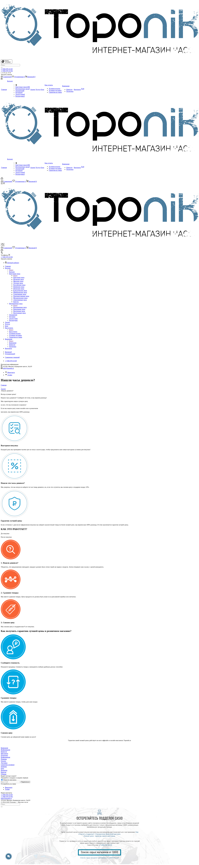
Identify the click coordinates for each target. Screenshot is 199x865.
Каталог (12, 272)
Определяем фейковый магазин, (108, 834)
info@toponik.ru (8, 368)
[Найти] (1, 67)
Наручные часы (22, 87)
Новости (4, 752)
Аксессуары (20, 94)
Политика (4, 755)
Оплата (3, 761)
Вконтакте (11, 372)
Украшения (19, 91)
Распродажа (20, 96)
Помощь (4, 759)
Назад (11, 270)
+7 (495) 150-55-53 (105, 845)
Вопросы (4, 770)
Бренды (3, 772)
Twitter (9, 375)
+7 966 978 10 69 (7, 69)
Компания (12, 343)
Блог (2, 768)
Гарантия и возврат (8, 765)
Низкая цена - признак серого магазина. (99, 836)
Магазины (4, 753)
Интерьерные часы (22, 89)
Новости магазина (9, 780)
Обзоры (3, 774)
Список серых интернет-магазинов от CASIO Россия (99, 858)
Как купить (13, 331)
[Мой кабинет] (1, 79)
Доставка (4, 763)
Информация (5, 750)
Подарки (18, 92)
